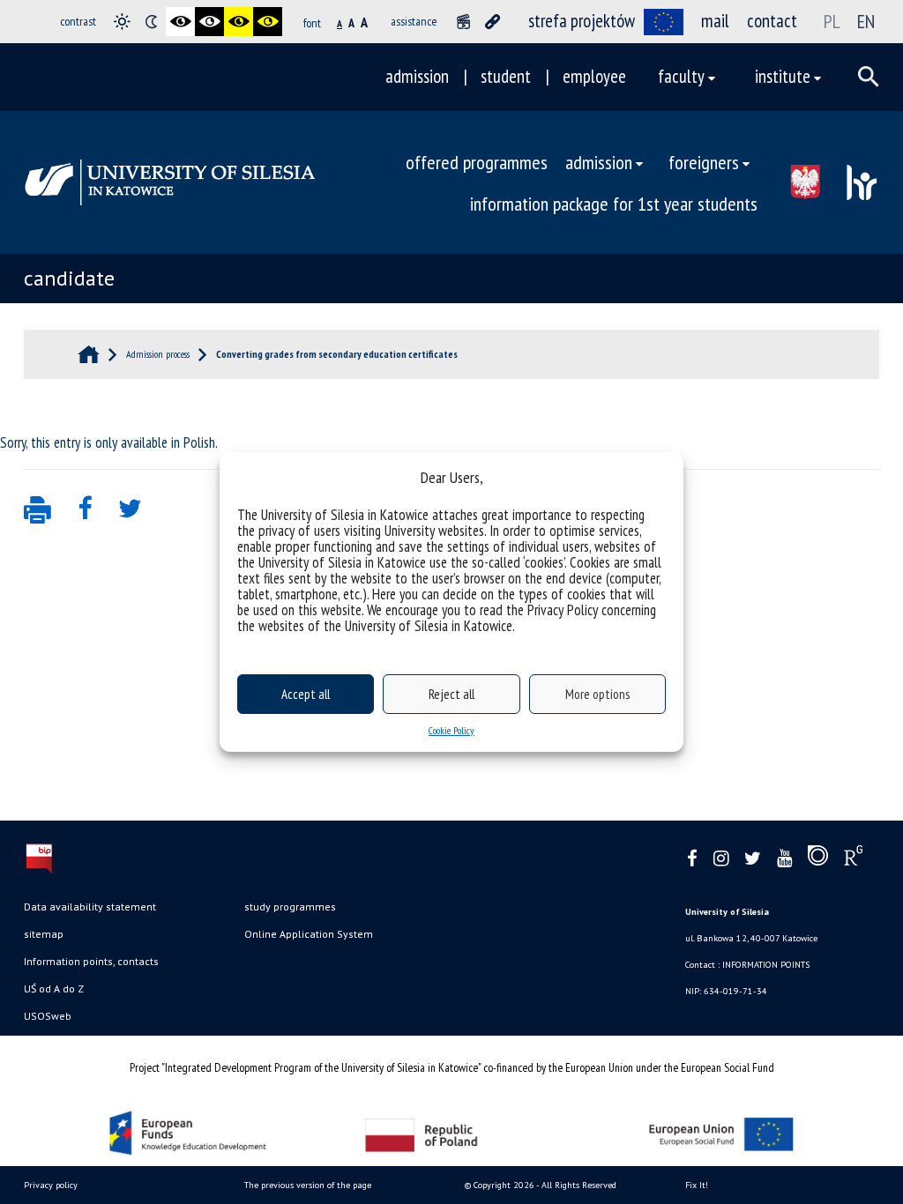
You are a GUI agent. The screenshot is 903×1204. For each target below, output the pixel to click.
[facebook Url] (692, 859)
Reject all (451, 694)
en (866, 21)
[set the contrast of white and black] (209, 21)
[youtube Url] (784, 859)
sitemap (43, 933)
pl (832, 21)
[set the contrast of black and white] (180, 21)
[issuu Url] (818, 859)
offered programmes (477, 162)
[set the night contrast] (151, 21)
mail (715, 21)
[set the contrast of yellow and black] (267, 21)
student (506, 76)
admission (417, 76)
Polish (199, 442)
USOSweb (47, 1015)
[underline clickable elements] (492, 21)
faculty (681, 76)
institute (782, 76)
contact (772, 21)
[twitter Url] (752, 859)
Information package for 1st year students (613, 203)
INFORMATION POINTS (766, 964)
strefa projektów (581, 21)
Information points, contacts (91, 961)
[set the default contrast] (122, 21)
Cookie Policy (451, 730)
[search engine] (868, 76)
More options (597, 694)
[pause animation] (463, 21)
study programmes (290, 906)
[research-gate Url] (853, 859)
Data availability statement (90, 906)
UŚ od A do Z (54, 988)
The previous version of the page (307, 1185)
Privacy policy (51, 1185)
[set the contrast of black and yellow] (238, 21)
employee (594, 76)
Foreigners (703, 162)
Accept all (305, 694)
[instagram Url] (720, 859)
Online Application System (308, 933)
